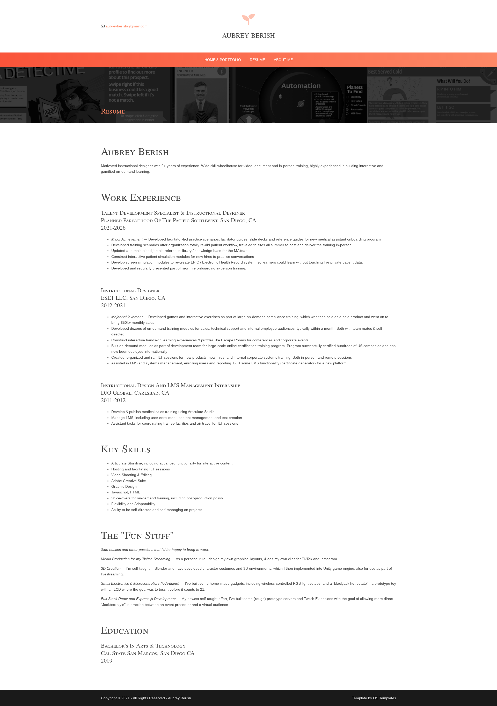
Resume (257, 60)
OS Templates (384, 698)
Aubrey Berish (248, 35)
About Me (283, 60)
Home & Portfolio (222, 60)
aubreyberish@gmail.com (127, 26)
